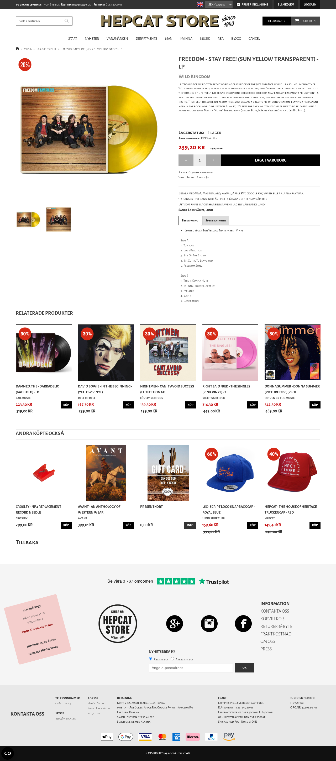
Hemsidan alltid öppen (41, 643)
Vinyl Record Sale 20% (193, 177)
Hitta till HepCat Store (43, 650)
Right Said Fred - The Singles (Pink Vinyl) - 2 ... (226, 389)
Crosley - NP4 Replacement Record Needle (38, 509)
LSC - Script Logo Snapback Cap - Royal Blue (228, 509)
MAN (168, 38)
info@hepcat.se (65, 719)
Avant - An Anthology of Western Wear (99, 509)
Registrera (161, 659)
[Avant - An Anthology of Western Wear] (106, 473)
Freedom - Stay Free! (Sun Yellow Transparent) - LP (91, 49)
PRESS (266, 649)
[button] (297, 21)
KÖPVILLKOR (272, 619)
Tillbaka (27, 542)
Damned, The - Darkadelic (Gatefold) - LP (37, 389)
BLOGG (236, 38)
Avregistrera (184, 659)
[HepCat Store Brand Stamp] (118, 623)
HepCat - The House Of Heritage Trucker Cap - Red (291, 509)
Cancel (254, 38)
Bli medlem (286, 5)
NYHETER (92, 38)
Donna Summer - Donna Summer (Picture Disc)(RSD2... (292, 389)
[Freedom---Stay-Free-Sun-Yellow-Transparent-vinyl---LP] (89, 128)
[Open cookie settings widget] (7, 753)
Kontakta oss (27, 714)
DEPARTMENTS (146, 38)
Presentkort (151, 506)
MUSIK (205, 38)
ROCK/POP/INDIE (46, 49)
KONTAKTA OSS (274, 611)
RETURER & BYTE (276, 626)
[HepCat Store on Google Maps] (174, 623)
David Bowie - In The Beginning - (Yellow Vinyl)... (105, 389)
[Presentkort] (168, 473)
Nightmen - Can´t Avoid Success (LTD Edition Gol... (167, 389)
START (72, 38)
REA (220, 38)
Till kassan (275, 21)
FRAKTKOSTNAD (276, 634)
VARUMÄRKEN (117, 38)
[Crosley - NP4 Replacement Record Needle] (44, 473)
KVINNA (186, 38)
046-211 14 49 (63, 703)
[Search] (66, 21)
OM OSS (267, 641)
